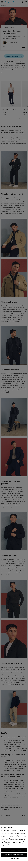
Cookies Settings (14, 858)
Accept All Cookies (14, 850)
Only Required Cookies (14, 855)
